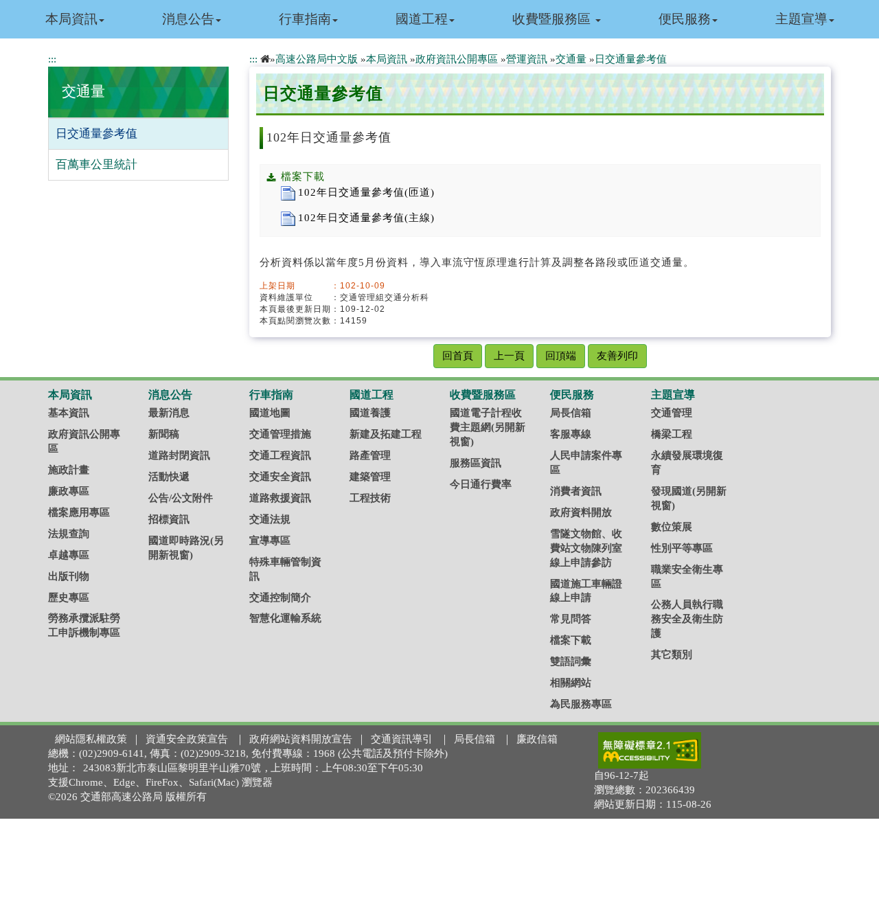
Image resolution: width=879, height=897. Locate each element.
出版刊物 (68, 576)
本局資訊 (71, 19)
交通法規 (269, 519)
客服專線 (570, 434)
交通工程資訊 (280, 455)
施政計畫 (68, 469)
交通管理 (671, 412)
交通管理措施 (280, 434)
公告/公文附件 (180, 497)
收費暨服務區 (553, 19)
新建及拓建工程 (386, 434)
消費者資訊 (576, 491)
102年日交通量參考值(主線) (366, 217)
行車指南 (305, 19)
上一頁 (509, 355)
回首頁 (457, 355)
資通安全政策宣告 (187, 739)
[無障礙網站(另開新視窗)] (649, 750)
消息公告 (188, 19)
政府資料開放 (581, 512)
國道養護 (370, 412)
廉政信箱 (537, 739)
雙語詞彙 (570, 661)
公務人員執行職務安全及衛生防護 (687, 619)
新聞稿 (163, 434)
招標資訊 (169, 519)
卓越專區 (68, 554)
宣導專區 (269, 540)
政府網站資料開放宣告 (300, 739)
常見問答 (570, 618)
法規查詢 (68, 533)
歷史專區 (68, 597)
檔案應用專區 (79, 512)
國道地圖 (269, 412)
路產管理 (370, 455)
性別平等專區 (682, 548)
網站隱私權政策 (91, 739)
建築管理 (370, 476)
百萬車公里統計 (96, 164)
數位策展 (671, 526)
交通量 (83, 91)
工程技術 (370, 497)
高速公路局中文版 (316, 59)
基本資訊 (68, 412)
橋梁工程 (671, 434)
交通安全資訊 (280, 476)
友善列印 (617, 355)
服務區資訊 (475, 462)
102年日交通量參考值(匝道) (366, 192)
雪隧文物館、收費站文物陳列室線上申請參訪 (586, 548)
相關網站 (570, 682)
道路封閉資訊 (179, 455)
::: (52, 59)
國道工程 (422, 19)
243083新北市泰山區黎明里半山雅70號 (172, 767)
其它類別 (671, 654)
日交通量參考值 (96, 133)
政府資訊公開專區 (456, 59)
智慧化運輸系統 (285, 618)
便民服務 (685, 19)
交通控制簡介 (280, 597)
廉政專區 (68, 491)
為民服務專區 (581, 704)
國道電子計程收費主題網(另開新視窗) (487, 427)
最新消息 (169, 412)
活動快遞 (169, 476)
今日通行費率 (481, 484)
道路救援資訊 (280, 497)
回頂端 (560, 355)
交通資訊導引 (402, 739)
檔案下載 (570, 640)
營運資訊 (526, 59)
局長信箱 (570, 412)
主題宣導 (801, 19)
